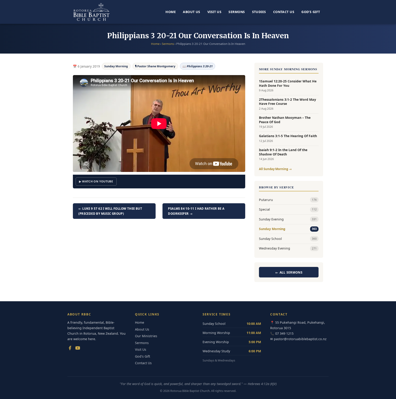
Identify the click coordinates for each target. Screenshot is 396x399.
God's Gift (142, 356)
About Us (191, 12)
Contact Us (283, 12)
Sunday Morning (116, 66)
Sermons (236, 12)
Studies (259, 12)
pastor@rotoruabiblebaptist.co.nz (300, 339)
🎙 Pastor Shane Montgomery (155, 66)
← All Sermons (288, 272)
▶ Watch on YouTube (96, 181)
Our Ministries (146, 336)
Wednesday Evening (288, 248)
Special (288, 209)
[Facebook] (69, 348)
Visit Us (214, 12)
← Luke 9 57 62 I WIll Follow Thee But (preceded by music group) (110, 211)
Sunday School (288, 238)
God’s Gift (310, 12)
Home (170, 12)
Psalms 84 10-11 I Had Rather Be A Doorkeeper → (196, 211)
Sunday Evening (288, 219)
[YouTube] (77, 348)
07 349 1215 (284, 333)
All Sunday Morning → (275, 169)
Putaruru (288, 200)
